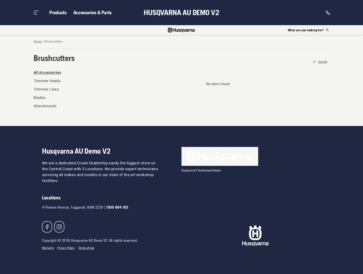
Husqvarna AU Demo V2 (181, 12)
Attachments (45, 106)
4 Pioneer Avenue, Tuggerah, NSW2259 (72, 207)
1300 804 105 (117, 207)
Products (58, 12)
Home (38, 42)
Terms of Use (86, 248)
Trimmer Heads (47, 81)
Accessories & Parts (92, 12)
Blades (40, 98)
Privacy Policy (66, 248)
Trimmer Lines (46, 89)
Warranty (48, 248)
